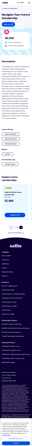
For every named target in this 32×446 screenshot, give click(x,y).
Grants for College (8, 314)
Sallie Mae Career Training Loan (13, 358)
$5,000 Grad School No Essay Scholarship (16, 328)
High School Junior (11, 134)
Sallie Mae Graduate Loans (11, 350)
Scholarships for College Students (13, 294)
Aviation (7, 154)
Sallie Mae (5, 264)
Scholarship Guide (8, 290)
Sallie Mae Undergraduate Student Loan (16, 354)
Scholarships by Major (9, 306)
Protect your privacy (9, 372)
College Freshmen (11, 144)
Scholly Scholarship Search (11, 332)
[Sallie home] (5, 2)
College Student (10, 164)
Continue (16, 443)
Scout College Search (9, 286)
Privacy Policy (6, 435)
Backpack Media (7, 272)
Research (5, 276)
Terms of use (6, 378)
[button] (9, 381)
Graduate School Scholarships (12, 298)
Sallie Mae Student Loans (11, 346)
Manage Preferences (15, 438)
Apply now (7, 24)
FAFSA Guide (6, 310)
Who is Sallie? (6, 256)
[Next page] (21, 227)
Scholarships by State (9, 302)
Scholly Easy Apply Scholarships (13, 336)
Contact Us (5, 260)
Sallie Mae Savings (8, 362)
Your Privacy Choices (9, 375)
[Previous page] (11, 227)
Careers (4, 268)
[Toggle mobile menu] (29, 2)
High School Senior (11, 139)
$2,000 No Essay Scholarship (11, 324)
